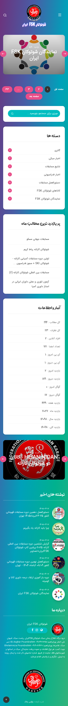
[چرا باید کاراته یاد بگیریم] (58, 529)
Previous (65, 54)
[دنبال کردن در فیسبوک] (32, 630)
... (18, 89)
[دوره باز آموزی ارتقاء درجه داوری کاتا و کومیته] (58, 578)
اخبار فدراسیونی (52, 175)
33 (7, 89)
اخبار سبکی (54, 158)
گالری (57, 150)
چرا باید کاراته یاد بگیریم (36, 528)
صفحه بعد (34, 96)
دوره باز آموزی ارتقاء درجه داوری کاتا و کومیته (29, 579)
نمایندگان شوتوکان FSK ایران (33, 593)
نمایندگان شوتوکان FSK (47, 199)
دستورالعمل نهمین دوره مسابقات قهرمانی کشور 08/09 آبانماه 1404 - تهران (28, 564)
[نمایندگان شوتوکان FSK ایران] (34, 54)
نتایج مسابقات (52, 167)
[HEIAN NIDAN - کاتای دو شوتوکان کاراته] (34, 460)
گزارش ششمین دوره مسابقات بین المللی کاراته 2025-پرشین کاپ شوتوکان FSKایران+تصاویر (28, 547)
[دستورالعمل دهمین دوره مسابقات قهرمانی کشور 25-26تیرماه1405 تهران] (58, 513)
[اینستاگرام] (37, 630)
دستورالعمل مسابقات (49, 183)
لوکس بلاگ (28, 701)
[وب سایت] (41, 630)
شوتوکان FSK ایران (37, 624)
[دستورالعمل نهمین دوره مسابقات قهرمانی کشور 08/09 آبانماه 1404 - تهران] (58, 562)
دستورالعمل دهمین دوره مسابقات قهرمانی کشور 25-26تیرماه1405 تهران (27, 514)
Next (3, 54)
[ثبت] (12, 114)
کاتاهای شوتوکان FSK (48, 191)
